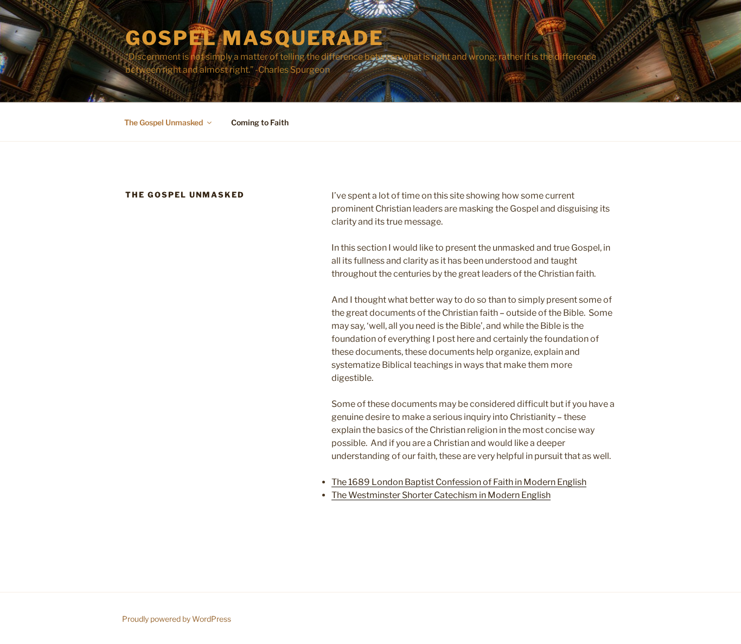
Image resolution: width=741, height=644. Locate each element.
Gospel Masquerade (254, 38)
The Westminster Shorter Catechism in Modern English (441, 495)
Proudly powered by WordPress (176, 618)
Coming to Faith (260, 122)
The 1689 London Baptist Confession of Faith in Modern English (458, 482)
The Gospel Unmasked (163, 122)
